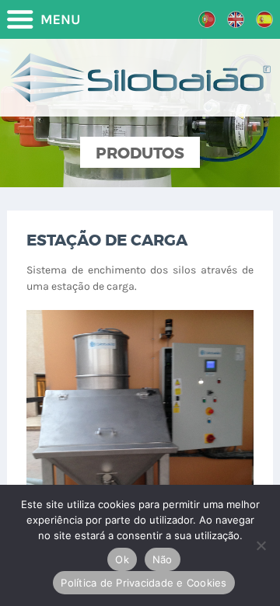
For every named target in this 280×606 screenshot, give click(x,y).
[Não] (260, 545)
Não (162, 559)
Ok (122, 559)
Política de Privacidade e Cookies (143, 582)
